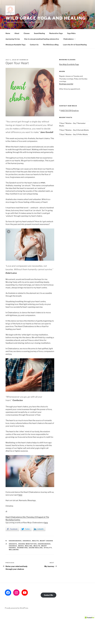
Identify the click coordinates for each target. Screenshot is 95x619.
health (36, 546)
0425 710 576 (66, 110)
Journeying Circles (13, 39)
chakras (27, 541)
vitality (48, 547)
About (16, 33)
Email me (75, 110)
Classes (27, 33)
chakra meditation (27, 544)
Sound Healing (39, 33)
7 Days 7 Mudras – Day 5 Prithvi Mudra (73, 134)
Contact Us (34, 45)
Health (35, 541)
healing (28, 546)
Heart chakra (46, 541)
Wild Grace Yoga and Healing (46, 18)
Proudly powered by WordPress (16, 608)
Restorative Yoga (56, 33)
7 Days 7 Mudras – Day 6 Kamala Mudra (74, 130)
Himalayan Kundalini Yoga (15, 45)
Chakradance (68, 39)
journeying (22, 547)
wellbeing (14, 549)
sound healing (36, 547)
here (20, 495)
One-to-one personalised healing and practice (41, 39)
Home (8, 33)
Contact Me (48, 595)
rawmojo (24, 60)
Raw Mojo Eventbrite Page (69, 64)
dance (21, 546)
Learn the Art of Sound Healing (75, 45)
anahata (13, 544)
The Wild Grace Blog (51, 45)
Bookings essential (66, 84)
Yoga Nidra (71, 33)
